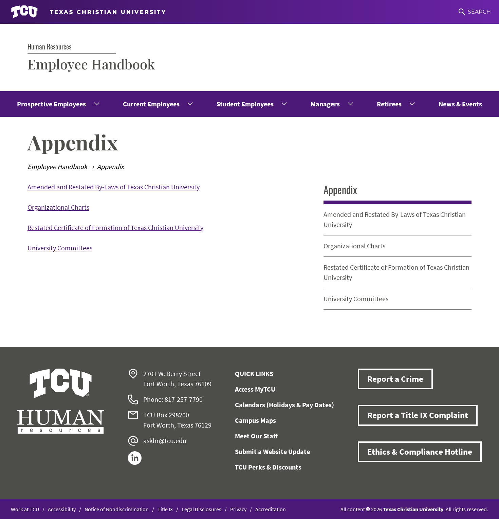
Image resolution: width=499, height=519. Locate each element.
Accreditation (270, 509)
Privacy (238, 509)
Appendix (340, 189)
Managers (325, 104)
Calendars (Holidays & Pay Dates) (284, 404)
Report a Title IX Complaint (417, 415)
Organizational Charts (58, 207)
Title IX (165, 509)
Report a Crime (395, 378)
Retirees (389, 104)
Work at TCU (25, 509)
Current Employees (151, 104)
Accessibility (62, 509)
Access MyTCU (255, 389)
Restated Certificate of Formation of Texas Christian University (115, 227)
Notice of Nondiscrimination (117, 509)
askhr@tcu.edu (164, 440)
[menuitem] (57, 104)
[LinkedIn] (135, 462)
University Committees (59, 248)
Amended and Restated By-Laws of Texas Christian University (113, 187)
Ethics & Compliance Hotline (419, 451)
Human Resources (49, 46)
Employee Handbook (91, 64)
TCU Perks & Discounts (268, 467)
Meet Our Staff (256, 436)
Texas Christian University (413, 509)
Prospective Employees (51, 104)
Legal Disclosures (201, 509)
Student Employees (245, 104)
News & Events (460, 104)
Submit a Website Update (272, 451)
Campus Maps (255, 420)
